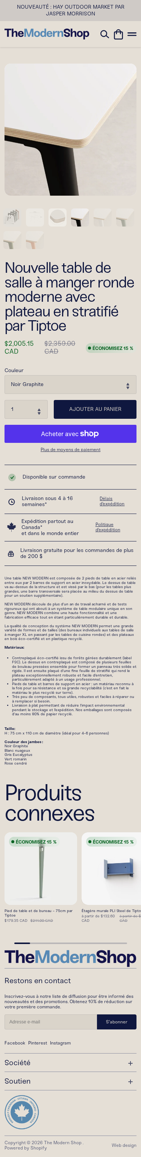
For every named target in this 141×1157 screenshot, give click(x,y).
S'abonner (116, 1022)
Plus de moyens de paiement (70, 449)
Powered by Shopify (26, 1148)
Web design (124, 1145)
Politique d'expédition (108, 527)
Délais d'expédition (112, 501)
